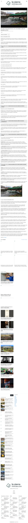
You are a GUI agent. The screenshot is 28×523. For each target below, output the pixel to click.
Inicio (14, 490)
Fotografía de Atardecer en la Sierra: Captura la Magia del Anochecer (9, 455)
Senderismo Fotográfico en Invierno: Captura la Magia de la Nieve (9, 458)
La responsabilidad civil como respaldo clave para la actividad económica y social (22, 498)
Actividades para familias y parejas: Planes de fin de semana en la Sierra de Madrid (9, 402)
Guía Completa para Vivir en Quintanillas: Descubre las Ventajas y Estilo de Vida (6, 364)
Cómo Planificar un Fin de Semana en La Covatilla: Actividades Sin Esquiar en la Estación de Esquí (9, 422)
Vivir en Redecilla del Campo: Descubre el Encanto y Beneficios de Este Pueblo (6, 318)
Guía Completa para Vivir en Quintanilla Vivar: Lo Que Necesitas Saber (6, 375)
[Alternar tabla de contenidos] (8, 34)
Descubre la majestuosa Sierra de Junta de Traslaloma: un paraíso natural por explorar (9, 442)
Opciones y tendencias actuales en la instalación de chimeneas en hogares (6, 295)
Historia (15, 398)
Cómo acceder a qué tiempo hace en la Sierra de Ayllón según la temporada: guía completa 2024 (7, 252)
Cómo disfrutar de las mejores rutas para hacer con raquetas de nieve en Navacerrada (9, 416)
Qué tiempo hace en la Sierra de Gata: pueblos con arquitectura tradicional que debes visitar (7, 265)
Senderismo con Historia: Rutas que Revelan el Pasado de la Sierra (8, 478)
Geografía (5, 237)
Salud (15, 403)
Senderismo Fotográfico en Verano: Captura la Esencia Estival (8, 445)
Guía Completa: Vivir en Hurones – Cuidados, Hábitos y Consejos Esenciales (9, 425)
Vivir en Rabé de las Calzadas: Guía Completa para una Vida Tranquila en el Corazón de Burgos (7, 342)
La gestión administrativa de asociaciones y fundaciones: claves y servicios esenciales (22, 516)
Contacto (14, 493)
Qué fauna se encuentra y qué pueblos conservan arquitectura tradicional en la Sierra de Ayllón (20, 252)
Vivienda (16, 402)
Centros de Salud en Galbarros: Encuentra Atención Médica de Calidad (13, 511)
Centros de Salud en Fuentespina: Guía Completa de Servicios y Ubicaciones (14, 515)
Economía (16, 400)
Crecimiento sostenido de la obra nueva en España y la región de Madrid (6, 307)
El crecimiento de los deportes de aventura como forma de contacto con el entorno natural (9, 419)
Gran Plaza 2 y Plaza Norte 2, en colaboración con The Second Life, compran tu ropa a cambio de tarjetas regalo (22, 507)
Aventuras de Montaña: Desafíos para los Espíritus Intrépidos (9, 474)
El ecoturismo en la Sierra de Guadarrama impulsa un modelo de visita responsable (8, 406)
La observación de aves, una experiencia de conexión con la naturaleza (9, 428)
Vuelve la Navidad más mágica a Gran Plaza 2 (9, 408)
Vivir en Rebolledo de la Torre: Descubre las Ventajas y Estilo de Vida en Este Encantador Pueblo (7, 330)
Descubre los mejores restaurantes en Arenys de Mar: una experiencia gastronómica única (9, 432)
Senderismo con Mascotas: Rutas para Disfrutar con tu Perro (9, 461)
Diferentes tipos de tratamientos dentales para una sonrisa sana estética (13, 498)
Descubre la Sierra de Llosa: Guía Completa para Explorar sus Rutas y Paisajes (5, 516)
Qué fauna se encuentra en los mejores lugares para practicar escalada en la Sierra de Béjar (9, 399)
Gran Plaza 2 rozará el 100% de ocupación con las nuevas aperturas (8, 412)
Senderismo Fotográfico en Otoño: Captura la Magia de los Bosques (8, 451)
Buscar (12, 395)
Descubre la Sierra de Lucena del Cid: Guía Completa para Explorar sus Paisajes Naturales (20, 265)
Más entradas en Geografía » (24, 239)
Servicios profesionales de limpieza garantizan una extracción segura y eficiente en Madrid (7, 282)
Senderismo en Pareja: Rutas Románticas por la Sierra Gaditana (9, 471)
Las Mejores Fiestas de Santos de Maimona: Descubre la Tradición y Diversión (8, 435)
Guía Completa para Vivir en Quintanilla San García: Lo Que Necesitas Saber (7, 389)
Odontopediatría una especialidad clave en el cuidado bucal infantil (15, 507)
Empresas (16, 401)
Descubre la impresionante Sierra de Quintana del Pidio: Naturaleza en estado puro (9, 439)
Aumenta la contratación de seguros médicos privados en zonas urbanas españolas (14, 503)
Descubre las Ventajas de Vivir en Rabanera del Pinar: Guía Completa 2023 (7, 353)
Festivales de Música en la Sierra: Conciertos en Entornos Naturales (8, 448)
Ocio (15, 404)
